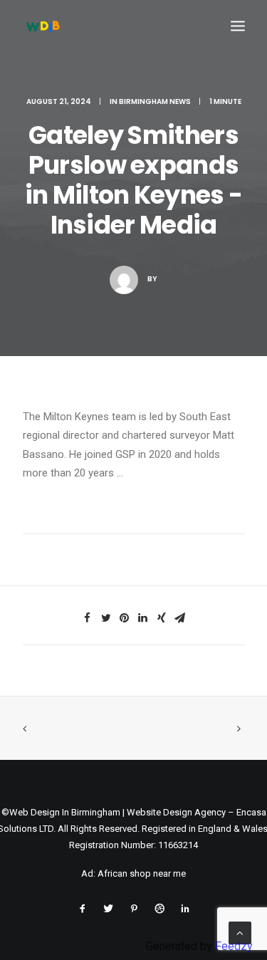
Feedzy (234, 946)
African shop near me (142, 873)
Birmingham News (155, 101)
